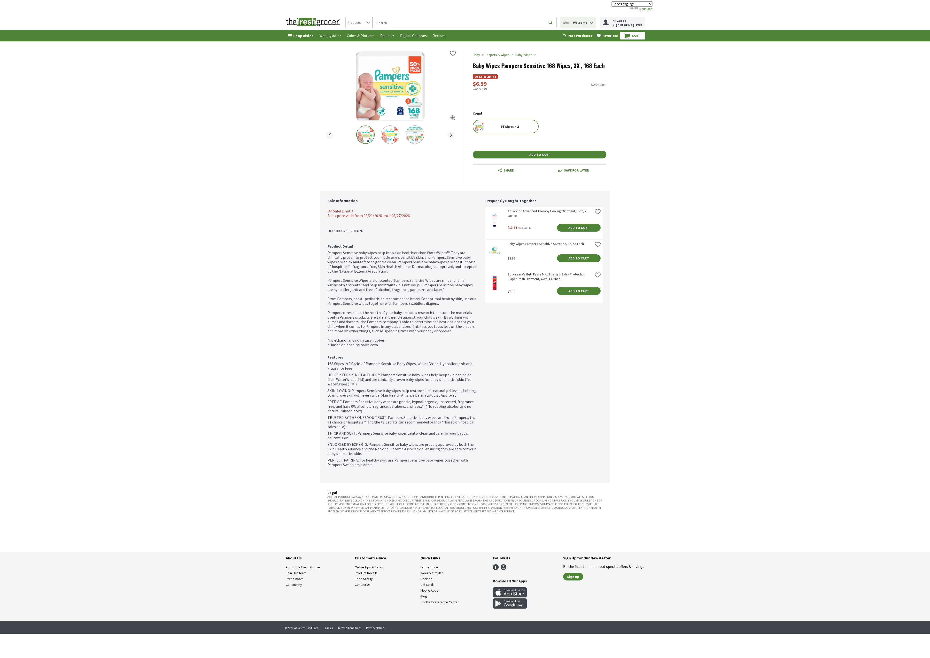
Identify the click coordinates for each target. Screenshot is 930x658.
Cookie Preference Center (439, 602)
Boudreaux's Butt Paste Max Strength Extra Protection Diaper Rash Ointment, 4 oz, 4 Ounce (547, 276)
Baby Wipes (523, 55)
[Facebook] (496, 568)
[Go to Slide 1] (365, 135)
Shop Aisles (303, 35)
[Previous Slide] (330, 134)
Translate (645, 9)
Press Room (294, 579)
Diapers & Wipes (498, 55)
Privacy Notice (375, 628)
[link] (577, 35)
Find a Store (429, 567)
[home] (314, 22)
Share (509, 170)
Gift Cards (427, 584)
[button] (591, 21)
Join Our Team (296, 573)
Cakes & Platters (360, 35)
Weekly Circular (431, 573)
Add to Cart (539, 154)
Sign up (573, 576)
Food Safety (364, 579)
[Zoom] (453, 117)
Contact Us (363, 584)
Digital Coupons (413, 35)
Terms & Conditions (349, 628)
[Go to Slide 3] (415, 135)
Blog (423, 596)
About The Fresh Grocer (303, 567)
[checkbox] (453, 53)
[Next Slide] (451, 134)
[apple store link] (510, 596)
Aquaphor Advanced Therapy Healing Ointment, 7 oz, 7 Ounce (547, 213)
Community (294, 584)
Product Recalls (366, 573)
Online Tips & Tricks (369, 567)
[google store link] (510, 607)
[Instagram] (503, 568)
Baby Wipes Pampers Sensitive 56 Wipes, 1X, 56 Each (546, 244)
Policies (328, 628)
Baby (476, 55)
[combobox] (358, 22)
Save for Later (576, 170)
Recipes (439, 35)
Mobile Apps (429, 590)
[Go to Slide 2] (390, 135)
